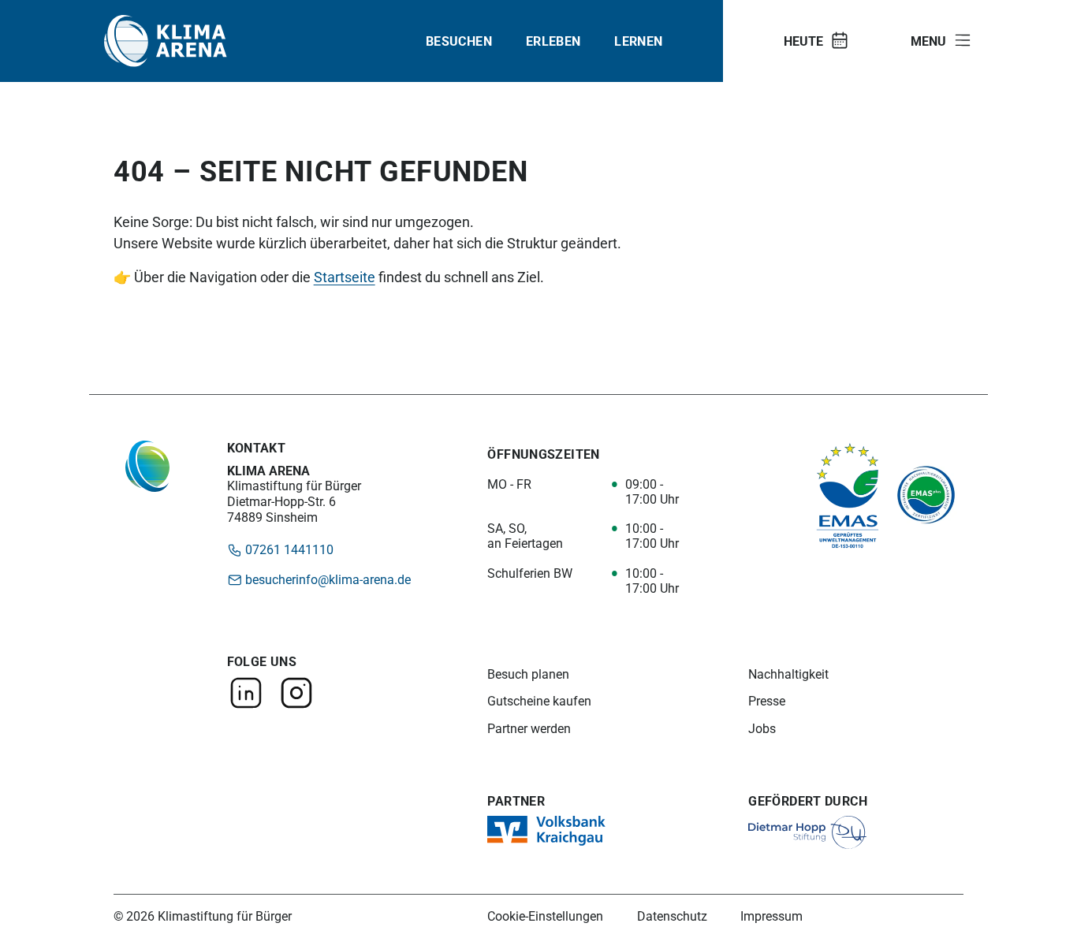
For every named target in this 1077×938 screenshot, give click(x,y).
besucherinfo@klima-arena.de (326, 579)
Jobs (762, 728)
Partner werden (529, 728)
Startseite (344, 276)
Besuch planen (528, 674)
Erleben (553, 40)
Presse (766, 701)
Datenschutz (672, 915)
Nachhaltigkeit (788, 674)
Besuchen (459, 40)
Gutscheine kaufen (539, 701)
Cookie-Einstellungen (545, 915)
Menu (928, 40)
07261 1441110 (288, 549)
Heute (803, 40)
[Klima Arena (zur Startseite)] (165, 41)
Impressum (771, 915)
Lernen (638, 40)
